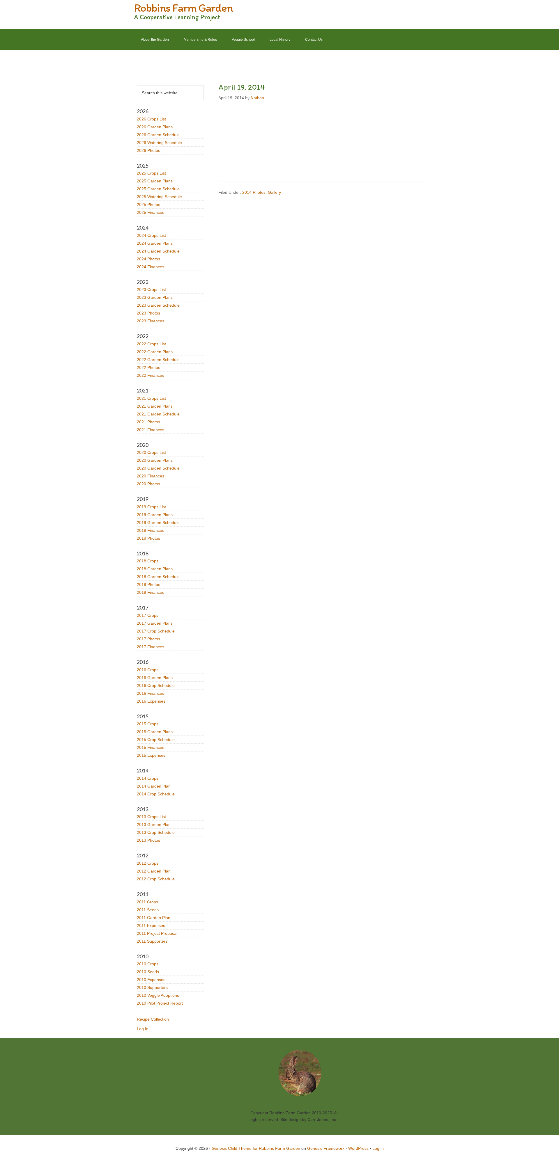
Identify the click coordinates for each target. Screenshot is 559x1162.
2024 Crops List (151, 235)
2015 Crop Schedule (156, 739)
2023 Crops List (151, 289)
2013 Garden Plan (154, 824)
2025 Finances (150, 212)
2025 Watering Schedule (159, 196)
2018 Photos (148, 584)
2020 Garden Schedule (158, 468)
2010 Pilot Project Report (160, 1003)
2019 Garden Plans (155, 514)
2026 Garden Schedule (158, 134)
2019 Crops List (151, 506)
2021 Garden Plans (155, 406)
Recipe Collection (153, 1019)
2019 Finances (150, 530)
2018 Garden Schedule (158, 576)
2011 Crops (147, 902)
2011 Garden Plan (153, 917)
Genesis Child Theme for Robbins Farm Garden (256, 1148)
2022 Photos (148, 367)
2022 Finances (150, 375)
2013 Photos (148, 840)
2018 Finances (150, 592)
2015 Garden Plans (155, 731)
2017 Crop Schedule (156, 631)
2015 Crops (147, 724)
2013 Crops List (151, 816)
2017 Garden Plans (155, 623)
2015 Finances (150, 747)
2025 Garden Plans (155, 181)
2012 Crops (147, 863)
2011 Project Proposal (157, 933)
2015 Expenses (151, 755)
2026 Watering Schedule (159, 142)
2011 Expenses (151, 925)
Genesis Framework (325, 1148)
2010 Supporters (152, 987)
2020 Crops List (151, 452)
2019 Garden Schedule (158, 522)
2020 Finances (150, 476)
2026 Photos (148, 150)
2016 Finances (150, 693)
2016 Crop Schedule (156, 685)
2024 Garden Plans (155, 243)
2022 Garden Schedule (158, 359)
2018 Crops (147, 561)
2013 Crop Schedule (156, 832)
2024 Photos (148, 259)
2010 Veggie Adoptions (158, 995)
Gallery (274, 192)
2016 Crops (147, 669)
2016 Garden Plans (155, 677)
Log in (378, 1148)
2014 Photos (254, 192)
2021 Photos (148, 422)
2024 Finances (150, 266)
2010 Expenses (151, 979)
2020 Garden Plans (155, 460)
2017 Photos (148, 639)
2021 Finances (150, 429)
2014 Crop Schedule (156, 794)
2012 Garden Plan (154, 871)
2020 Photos (148, 483)
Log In (142, 1028)
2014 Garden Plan (154, 786)
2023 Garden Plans (155, 297)
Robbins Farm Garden (183, 8)
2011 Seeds (148, 909)
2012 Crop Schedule (156, 879)
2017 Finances (150, 646)
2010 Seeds (148, 971)
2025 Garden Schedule (158, 188)
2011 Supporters (152, 941)
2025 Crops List (151, 173)
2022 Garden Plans (155, 351)
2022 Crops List (151, 344)
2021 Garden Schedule (158, 414)
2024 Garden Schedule (158, 251)
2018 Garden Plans (155, 568)
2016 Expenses (151, 701)
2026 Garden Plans (155, 127)
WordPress (358, 1148)
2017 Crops (147, 615)
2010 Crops (147, 964)
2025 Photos (148, 204)
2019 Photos (148, 538)
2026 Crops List (151, 119)
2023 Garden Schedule (158, 305)
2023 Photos (148, 313)
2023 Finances (150, 321)
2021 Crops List (151, 398)
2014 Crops (147, 778)
